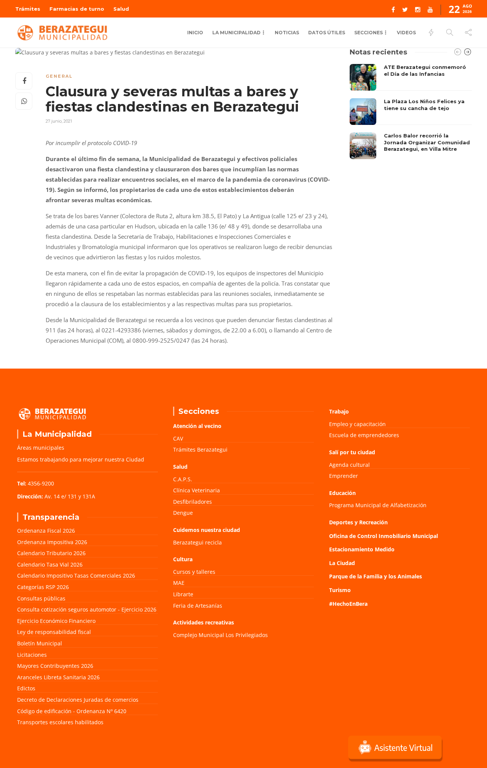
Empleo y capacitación (357, 424)
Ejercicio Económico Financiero (56, 620)
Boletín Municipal (39, 643)
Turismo (340, 590)
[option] (411, 111)
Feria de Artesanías (197, 605)
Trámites (27, 9)
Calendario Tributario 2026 (51, 553)
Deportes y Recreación (358, 522)
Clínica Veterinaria (196, 490)
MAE (179, 582)
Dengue (183, 512)
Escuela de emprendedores (364, 435)
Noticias (287, 32)
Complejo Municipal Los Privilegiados (220, 635)
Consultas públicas (41, 598)
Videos (406, 32)
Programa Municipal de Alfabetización (378, 505)
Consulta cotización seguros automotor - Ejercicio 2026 (86, 609)
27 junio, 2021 (59, 121)
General (59, 76)
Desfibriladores (192, 501)
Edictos (26, 688)
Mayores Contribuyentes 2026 (55, 665)
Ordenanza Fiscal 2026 (46, 530)
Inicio (195, 32)
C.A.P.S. (182, 479)
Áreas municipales (40, 447)
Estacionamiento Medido (362, 549)
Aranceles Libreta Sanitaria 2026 (58, 677)
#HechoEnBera (348, 603)
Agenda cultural (349, 464)
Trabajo (339, 411)
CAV (178, 438)
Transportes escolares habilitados (60, 722)
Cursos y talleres (194, 571)
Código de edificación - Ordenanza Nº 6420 (71, 711)
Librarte (183, 594)
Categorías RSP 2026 (43, 587)
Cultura (183, 559)
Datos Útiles (326, 32)
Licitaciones (32, 654)
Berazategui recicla (197, 542)
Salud (121, 9)
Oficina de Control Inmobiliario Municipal (383, 536)
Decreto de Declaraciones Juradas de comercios (77, 699)
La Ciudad (342, 563)
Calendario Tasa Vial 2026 (50, 564)
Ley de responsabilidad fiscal (54, 631)
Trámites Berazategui (200, 449)
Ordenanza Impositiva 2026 (52, 542)
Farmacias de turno (76, 9)
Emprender (343, 475)
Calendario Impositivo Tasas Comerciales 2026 (76, 575)
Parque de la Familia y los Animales (375, 576)
